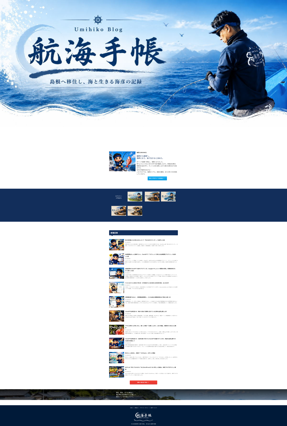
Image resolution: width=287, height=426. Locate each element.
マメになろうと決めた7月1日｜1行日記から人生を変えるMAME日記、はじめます (147, 283)
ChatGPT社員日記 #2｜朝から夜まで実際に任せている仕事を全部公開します (146, 311)
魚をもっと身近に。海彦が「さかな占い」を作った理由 (140, 353)
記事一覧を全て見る (142, 382)
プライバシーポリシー (144, 407)
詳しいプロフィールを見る (156, 178)
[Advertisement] (143, 138)
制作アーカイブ (154, 407)
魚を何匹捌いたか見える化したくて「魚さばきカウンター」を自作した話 (145, 240)
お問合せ (136, 407)
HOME (131, 407)
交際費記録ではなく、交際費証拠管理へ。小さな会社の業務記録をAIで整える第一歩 (148, 297)
